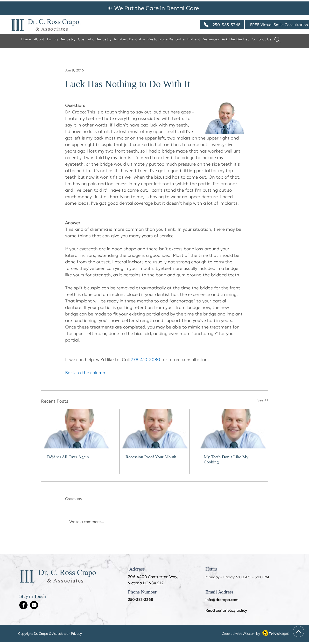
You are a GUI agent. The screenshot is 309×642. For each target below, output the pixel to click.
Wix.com (249, 633)
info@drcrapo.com (222, 599)
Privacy (76, 633)
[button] (235, 39)
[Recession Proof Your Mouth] (155, 428)
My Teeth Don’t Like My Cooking (226, 459)
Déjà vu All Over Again (68, 456)
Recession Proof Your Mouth (151, 456)
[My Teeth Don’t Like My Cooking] (233, 428)
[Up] (298, 631)
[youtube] (34, 605)
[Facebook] (23, 605)
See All (262, 400)
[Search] (277, 39)
